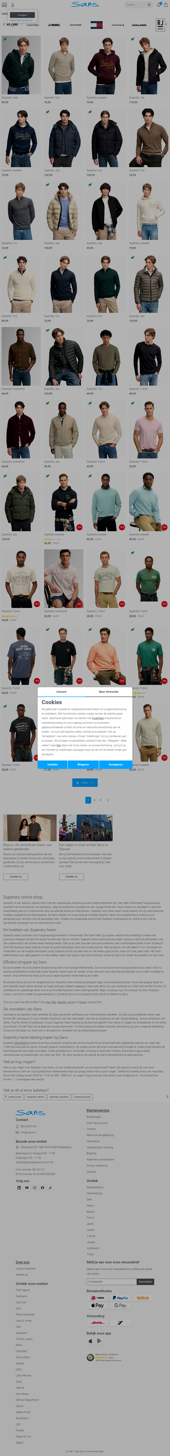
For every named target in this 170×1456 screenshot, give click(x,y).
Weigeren (83, 764)
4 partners (98, 718)
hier (58, 745)
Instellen (52, 764)
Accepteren (116, 764)
